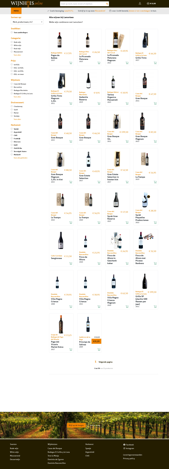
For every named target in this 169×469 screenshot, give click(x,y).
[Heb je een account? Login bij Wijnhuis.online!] (140, 3)
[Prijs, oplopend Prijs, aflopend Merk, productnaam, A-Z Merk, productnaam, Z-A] (27, 22)
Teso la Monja (53, 455)
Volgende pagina (105, 362)
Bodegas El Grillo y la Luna (59, 452)
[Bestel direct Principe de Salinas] (88, 349)
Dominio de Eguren (56, 459)
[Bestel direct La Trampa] (144, 182)
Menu (16, 11)
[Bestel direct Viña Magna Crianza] (60, 306)
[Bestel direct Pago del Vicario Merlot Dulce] (60, 349)
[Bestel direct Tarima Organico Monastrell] (116, 103)
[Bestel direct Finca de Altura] (88, 263)
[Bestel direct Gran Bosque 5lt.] (116, 141)
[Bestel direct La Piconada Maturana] (88, 63)
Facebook (129, 444)
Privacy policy (129, 458)
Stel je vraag (95, 425)
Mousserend (15, 455)
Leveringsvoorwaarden (132, 455)
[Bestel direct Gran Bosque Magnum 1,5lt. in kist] (60, 182)
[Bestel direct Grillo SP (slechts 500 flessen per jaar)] (144, 306)
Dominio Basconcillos (57, 463)
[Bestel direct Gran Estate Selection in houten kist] (116, 182)
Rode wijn (14, 448)
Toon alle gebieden (20, 158)
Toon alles (17, 55)
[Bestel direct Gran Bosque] (144, 103)
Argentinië (89, 452)
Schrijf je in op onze (91, 11)
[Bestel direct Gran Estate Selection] (88, 182)
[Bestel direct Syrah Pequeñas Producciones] (144, 222)
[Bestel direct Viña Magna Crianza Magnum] (116, 306)
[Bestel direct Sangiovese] (60, 263)
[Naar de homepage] (35, 4)
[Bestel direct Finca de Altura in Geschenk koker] (116, 263)
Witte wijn (14, 452)
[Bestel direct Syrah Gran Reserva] (116, 222)
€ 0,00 (153, 3)
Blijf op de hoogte (76, 425)
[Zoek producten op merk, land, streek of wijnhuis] (107, 4)
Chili (87, 455)
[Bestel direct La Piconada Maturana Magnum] (116, 63)
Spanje (88, 448)
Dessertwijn (15, 459)
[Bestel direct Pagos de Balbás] (60, 63)
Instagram (129, 448)
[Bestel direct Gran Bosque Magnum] (144, 141)
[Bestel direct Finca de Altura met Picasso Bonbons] (144, 263)
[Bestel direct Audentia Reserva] (88, 103)
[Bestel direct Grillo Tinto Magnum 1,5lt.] (60, 103)
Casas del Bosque (55, 448)
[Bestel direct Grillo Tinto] (144, 63)
